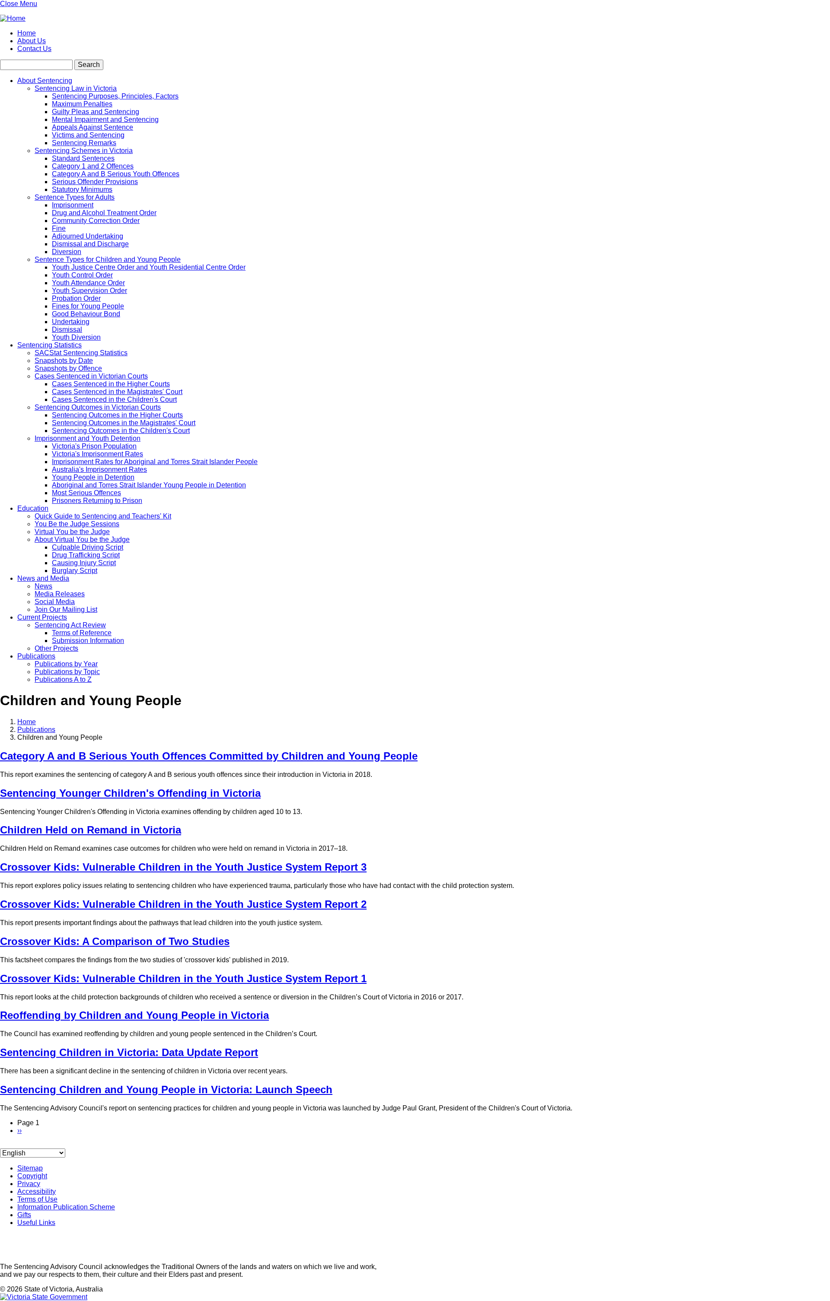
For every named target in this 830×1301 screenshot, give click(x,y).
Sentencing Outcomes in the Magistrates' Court (123, 422)
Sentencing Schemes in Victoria (84, 150)
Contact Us (34, 48)
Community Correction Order (96, 220)
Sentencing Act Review (70, 625)
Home (26, 33)
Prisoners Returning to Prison (97, 500)
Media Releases (60, 594)
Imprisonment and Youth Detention (87, 438)
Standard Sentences (83, 158)
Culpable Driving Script (87, 547)
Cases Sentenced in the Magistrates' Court (117, 391)
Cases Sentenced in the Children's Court (114, 399)
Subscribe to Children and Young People (3, 1145)
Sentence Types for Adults (75, 197)
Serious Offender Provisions (95, 181)
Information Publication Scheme (66, 1207)
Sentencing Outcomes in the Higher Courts (117, 415)
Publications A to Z (63, 679)
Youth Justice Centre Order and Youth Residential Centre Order (149, 267)
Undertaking (70, 321)
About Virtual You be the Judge (82, 539)
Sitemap (30, 1168)
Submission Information (88, 640)
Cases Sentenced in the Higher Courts (111, 384)
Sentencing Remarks (84, 142)
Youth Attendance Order (88, 282)
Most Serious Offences (86, 492)
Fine (59, 228)
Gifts (24, 1214)
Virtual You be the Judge (72, 531)
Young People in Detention (93, 477)
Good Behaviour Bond (86, 314)
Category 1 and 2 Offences (93, 166)
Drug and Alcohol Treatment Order (104, 212)
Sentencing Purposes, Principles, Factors (115, 96)
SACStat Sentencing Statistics (81, 352)
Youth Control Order (82, 275)
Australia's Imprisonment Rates (99, 469)
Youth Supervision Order (89, 290)
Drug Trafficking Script (86, 555)
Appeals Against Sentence (92, 127)
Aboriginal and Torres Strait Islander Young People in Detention (149, 485)
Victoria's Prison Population (94, 446)
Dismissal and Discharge (90, 244)
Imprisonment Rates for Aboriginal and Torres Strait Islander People (155, 461)
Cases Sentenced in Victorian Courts (91, 376)
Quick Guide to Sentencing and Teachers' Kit (103, 516)
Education (32, 508)
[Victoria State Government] (43, 1297)
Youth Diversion (76, 337)
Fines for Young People (88, 306)
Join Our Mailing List (66, 609)
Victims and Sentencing (88, 135)
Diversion (66, 251)
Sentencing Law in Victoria (76, 88)
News (43, 586)
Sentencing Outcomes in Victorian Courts (98, 407)
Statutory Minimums (82, 189)
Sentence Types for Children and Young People (108, 259)
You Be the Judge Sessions (77, 524)
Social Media (55, 601)
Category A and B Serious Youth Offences (115, 174)
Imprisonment (72, 205)
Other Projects (56, 648)
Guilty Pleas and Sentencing (95, 111)
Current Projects (42, 617)
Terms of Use (37, 1199)
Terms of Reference (82, 632)
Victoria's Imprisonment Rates (97, 454)
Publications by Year (66, 664)
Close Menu (18, 3)
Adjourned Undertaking (87, 236)
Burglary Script (74, 570)
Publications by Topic (67, 671)
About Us (31, 41)
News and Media (43, 578)
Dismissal (67, 329)
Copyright (32, 1176)
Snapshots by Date (64, 360)
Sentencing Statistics (49, 345)
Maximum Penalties (82, 104)
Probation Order (76, 298)
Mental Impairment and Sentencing (105, 119)
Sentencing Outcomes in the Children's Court (121, 430)
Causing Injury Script (84, 562)
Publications (36, 656)
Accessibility (36, 1191)
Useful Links (36, 1222)
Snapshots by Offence (68, 368)
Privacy (28, 1183)
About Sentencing (44, 80)
